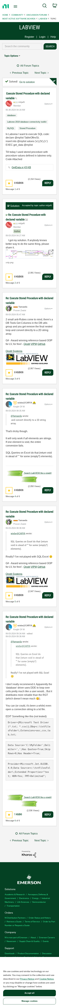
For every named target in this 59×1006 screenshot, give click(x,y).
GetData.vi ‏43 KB (21, 167)
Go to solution (27, 82)
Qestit (27, 344)
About (33, 937)
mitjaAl (48, 205)
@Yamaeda (16, 415)
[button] (9, 183)
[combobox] (22, 46)
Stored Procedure (27, 128)
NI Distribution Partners (15, 917)
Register (29, 36)
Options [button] (47, 104)
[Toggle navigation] (16, 6)
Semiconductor (39, 901)
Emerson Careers (47, 937)
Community (17, 14)
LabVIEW (43, 18)
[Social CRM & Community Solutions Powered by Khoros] (29, 854)
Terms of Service (32, 921)
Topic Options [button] (11, 55)
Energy (35, 898)
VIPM (34, 344)
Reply (48, 183)
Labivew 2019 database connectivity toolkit (26, 122)
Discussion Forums (36, 14)
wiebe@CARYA (18, 533)
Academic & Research (15, 894)
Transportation (13, 905)
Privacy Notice (27, 978)
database (11, 115)
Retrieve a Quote (14, 921)
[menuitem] (44, 6)
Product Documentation (28, 953)
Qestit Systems (14, 351)
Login (42, 36)
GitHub (41, 344)
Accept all (29, 993)
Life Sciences (23, 901)
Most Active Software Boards (18, 18)
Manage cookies (30, 1001)
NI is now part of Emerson (16, 937)
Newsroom (11, 941)
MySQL (10, 128)
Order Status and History (40, 917)
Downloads (9, 953)
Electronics (24, 898)
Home (5, 14)
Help (53, 36)
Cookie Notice (46, 978)
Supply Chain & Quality (29, 941)
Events (46, 941)
